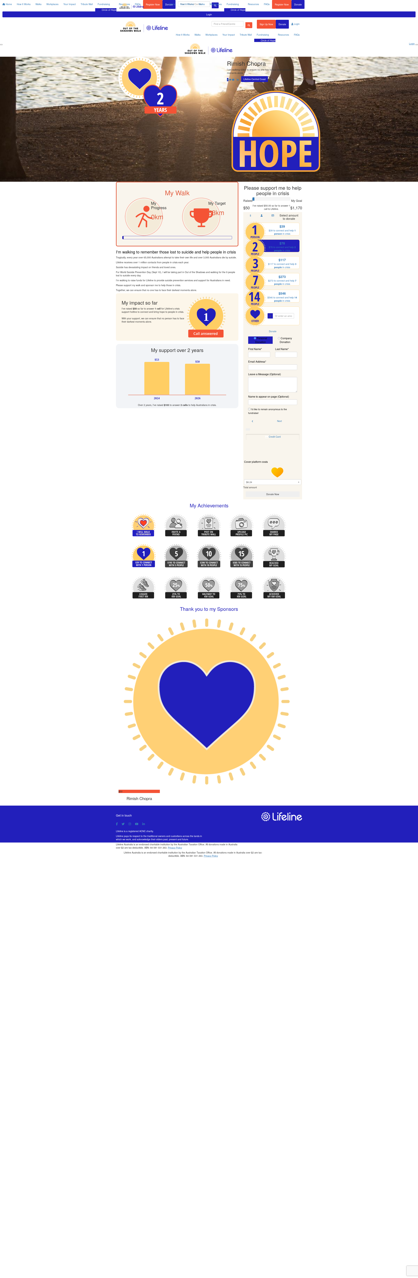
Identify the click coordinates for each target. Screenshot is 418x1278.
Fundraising (233, 4)
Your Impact (228, 34)
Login (209, 14)
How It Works (187, 4)
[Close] (416, 44)
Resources (253, 4)
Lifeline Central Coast (254, 79)
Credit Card (275, 436)
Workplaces (216, 4)
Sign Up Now (266, 24)
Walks (202, 4)
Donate (298, 4)
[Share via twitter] (230, 79)
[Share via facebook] (227, 79)
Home (172, 4)
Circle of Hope (238, 9)
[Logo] (132, 6)
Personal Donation (261, 340)
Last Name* (282, 349)
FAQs (267, 4)
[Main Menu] (1, 44)
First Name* (255, 349)
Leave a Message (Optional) (264, 374)
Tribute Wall (246, 34)
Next (279, 421)
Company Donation (286, 340)
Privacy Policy (175, 847)
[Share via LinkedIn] (238, 79)
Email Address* (257, 361)
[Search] (248, 25)
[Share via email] (233, 79)
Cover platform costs (256, 462)
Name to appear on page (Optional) (268, 396)
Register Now (282, 4)
